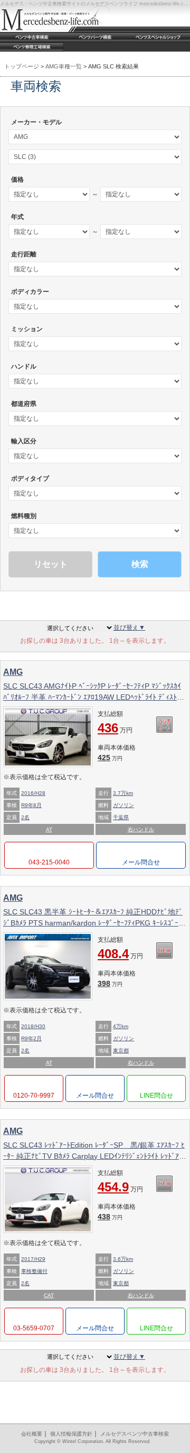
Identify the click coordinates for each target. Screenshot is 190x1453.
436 (115, 728)
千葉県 (121, 817)
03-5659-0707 (33, 1328)
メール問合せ (141, 862)
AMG (13, 672)
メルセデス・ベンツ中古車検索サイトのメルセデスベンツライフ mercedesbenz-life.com (95, 3)
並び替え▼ (129, 627)
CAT (49, 1295)
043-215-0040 (49, 862)
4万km (120, 1026)
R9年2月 (31, 1038)
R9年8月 (31, 805)
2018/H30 (33, 1026)
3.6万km (123, 1259)
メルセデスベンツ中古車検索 (134, 1434)
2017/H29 (33, 1259)
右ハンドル (141, 829)
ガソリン (123, 805)
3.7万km (123, 793)
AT (49, 829)
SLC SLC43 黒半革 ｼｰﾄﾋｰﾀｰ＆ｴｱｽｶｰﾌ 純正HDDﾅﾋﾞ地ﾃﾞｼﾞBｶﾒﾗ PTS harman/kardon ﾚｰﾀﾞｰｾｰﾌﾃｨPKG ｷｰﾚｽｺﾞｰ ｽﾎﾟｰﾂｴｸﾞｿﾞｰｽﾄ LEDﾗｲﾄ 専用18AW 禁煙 (93, 923)
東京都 (121, 1050)
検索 (139, 564)
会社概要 (31, 1434)
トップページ (21, 66)
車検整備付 (34, 1271)
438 (110, 1216)
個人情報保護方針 (71, 1434)
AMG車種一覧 (63, 66)
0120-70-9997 (33, 1095)
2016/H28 (33, 793)
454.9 (120, 1187)
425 (110, 757)
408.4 (120, 954)
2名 (25, 817)
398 (110, 983)
